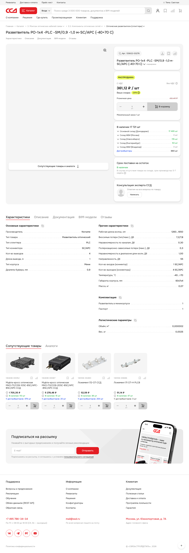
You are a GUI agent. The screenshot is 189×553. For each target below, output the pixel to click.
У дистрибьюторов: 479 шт (18, 399)
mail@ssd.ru (73, 518)
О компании (12, 17)
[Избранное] (165, 10)
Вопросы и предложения (19, 488)
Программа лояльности (138, 503)
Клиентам (81, 17)
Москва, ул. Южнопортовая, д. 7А (146, 518)
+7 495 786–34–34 (17, 518)
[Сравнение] (173, 10)
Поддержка (96, 17)
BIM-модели (60, 38)
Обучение (11, 498)
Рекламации (12, 493)
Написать (134, 194)
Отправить (87, 450)
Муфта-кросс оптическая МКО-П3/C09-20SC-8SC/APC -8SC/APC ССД (58, 385)
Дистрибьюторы (124, 151)
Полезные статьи (135, 493)
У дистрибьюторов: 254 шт (90, 399)
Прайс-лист (47, 2)
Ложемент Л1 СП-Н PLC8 (127, 382)
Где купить (42, 17)
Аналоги (51, 346)
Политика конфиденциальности (20, 546)
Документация (44, 38)
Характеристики (13, 38)
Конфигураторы (74, 503)
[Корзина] (180, 10)
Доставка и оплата (28, 2)
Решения (27, 17)
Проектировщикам (62, 17)
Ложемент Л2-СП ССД (89, 382)
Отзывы (72, 38)
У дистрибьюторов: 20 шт (54, 399)
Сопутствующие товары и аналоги (56, 166)
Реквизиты (11, 2)
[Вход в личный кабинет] (158, 10)
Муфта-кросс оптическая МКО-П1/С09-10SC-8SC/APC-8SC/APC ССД (22, 385)
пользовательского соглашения (79, 457)
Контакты (61, 2)
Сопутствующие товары (23, 346)
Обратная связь (14, 507)
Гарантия (131, 507)
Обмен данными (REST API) (20, 503)
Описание (29, 38)
